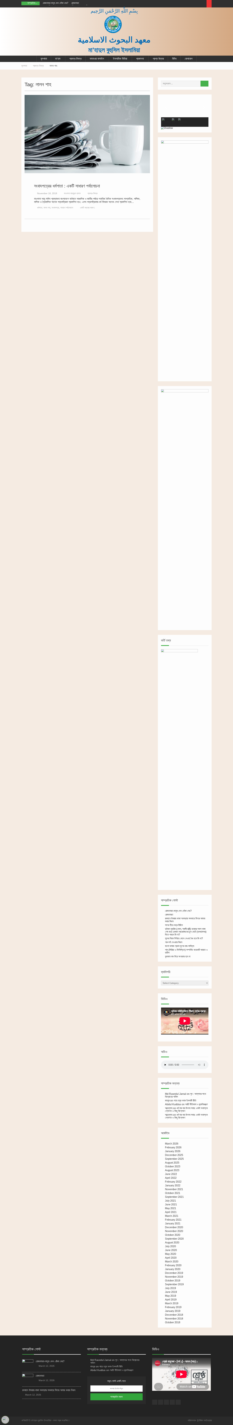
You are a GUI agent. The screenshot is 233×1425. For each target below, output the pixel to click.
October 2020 (172, 1235)
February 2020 (173, 1265)
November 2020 (174, 1231)
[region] (184, 113)
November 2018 (174, 1318)
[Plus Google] (185, 4)
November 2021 (174, 1189)
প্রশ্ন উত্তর (158, 58)
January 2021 (172, 1223)
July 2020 (170, 1246)
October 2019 (172, 1280)
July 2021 (170, 1200)
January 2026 (172, 1151)
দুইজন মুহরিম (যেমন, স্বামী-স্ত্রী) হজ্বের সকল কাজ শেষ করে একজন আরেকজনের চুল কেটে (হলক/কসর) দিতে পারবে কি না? (185, 932)
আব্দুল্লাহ (168, 1108)
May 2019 (170, 1295)
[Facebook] (179, 4)
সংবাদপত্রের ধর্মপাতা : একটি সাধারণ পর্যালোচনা (67, 186)
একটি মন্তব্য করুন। (87, 207)
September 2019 (174, 1284)
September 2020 (174, 1238)
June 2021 (171, 1204)
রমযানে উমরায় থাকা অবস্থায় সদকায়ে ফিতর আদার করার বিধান (48, 1390)
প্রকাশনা (140, 58)
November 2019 (174, 1276)
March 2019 (171, 1303)
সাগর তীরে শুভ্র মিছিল (174, 925)
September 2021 (174, 1197)
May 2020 (170, 1254)
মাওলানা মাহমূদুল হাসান (72, 193)
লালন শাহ (47, 207)
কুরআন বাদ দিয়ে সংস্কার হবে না (177, 956)
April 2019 (171, 1299)
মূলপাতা (44, 58)
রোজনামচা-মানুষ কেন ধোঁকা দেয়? (55, 3)
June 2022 (171, 1174)
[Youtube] (203, 4)
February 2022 (173, 1181)
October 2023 (172, 1166)
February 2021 (173, 1219)
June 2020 (171, 1250)
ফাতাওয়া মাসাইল (97, 58)
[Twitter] (191, 4)
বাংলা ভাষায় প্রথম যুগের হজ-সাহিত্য (179, 946)
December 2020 (174, 1227)
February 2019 (173, 1307)
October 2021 (172, 1193)
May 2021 (170, 1208)
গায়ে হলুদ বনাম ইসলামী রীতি (185, 1100)
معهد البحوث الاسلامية (114, 39)
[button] (165, 107)
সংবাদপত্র (55, 207)
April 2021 (171, 1212)
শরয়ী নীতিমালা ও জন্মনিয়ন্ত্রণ (196, 1104)
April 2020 (171, 1257)
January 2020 (172, 1269)
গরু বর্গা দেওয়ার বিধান (173, 942)
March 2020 (171, 1261)
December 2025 (174, 1155)
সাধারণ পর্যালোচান (66, 207)
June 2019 (171, 1292)
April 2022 (171, 1178)
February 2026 (173, 1147)
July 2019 (170, 1288)
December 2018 (174, 1314)
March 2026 (171, 1143)
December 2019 (174, 1273)
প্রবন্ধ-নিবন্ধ (75, 58)
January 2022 (172, 1185)
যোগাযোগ (188, 58)
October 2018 (172, 1322)
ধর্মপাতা (39, 207)
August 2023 (172, 1170)
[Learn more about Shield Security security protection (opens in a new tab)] (5, 1420)
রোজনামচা (75, 3)
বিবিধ (174, 58)
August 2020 (172, 1242)
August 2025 (172, 1162)
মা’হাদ (57, 58)
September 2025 (174, 1158)
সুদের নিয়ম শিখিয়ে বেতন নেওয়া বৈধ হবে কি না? (184, 938)
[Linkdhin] (197, 4)
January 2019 (172, 1311)
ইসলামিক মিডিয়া (120, 58)
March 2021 (171, 1216)
